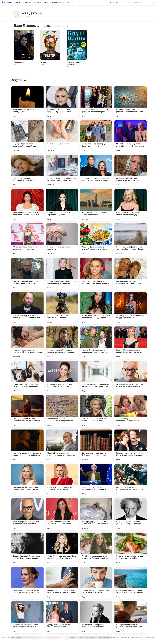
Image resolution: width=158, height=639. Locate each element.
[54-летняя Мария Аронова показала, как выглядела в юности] (96, 617)
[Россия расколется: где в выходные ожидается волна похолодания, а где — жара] (62, 308)
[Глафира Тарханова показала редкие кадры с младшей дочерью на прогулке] (62, 377)
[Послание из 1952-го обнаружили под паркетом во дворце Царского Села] (62, 411)
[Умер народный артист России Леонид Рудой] (27, 102)
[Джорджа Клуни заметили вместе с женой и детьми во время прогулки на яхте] (62, 617)
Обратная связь (149, 637)
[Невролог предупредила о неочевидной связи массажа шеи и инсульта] (27, 342)
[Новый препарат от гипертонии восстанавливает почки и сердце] (62, 583)
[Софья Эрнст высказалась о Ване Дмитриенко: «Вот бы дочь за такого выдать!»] (62, 549)
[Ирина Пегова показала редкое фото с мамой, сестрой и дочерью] (96, 136)
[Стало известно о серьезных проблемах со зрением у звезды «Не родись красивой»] (96, 274)
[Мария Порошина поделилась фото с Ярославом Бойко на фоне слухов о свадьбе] (130, 136)
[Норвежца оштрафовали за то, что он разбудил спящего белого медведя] (130, 239)
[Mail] (3, 2)
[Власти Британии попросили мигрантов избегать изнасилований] (96, 205)
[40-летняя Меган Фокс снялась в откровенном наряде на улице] (96, 308)
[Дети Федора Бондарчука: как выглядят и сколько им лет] (27, 514)
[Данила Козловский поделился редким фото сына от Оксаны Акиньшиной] (27, 549)
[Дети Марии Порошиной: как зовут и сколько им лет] (96, 411)
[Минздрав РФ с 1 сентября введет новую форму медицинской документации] (62, 171)
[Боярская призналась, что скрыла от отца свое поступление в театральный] (62, 205)
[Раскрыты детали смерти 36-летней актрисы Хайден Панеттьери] (62, 480)
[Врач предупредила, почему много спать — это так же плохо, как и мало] (96, 514)
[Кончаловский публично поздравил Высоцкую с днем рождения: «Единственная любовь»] (130, 274)
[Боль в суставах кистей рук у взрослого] (62, 239)
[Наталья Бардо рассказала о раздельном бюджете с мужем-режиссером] (96, 342)
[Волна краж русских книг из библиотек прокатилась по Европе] (96, 446)
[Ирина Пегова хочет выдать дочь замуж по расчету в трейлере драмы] (27, 446)
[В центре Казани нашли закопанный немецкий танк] (27, 136)
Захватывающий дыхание (74, 63)
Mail (3, 637)
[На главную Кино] (8, 2)
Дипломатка (19, 62)
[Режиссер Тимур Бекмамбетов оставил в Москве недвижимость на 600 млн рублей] (27, 308)
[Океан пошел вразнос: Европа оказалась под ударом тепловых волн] (130, 583)
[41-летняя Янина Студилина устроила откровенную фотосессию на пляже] (27, 239)
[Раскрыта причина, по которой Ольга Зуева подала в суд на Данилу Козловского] (130, 446)
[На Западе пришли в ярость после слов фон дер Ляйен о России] (96, 480)
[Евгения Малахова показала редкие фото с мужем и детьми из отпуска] (130, 342)
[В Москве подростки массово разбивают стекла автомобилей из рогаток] (130, 102)
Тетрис (43, 62)
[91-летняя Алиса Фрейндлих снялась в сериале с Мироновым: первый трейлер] (62, 342)
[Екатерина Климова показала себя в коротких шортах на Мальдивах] (27, 617)
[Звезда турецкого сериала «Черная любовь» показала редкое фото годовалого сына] (62, 514)
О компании (10, 637)
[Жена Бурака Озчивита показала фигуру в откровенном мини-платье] (130, 308)
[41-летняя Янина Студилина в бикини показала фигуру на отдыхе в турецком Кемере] (130, 205)
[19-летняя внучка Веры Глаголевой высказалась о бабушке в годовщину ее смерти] (130, 411)
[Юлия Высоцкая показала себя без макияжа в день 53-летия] (27, 480)
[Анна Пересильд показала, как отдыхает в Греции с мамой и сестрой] (96, 549)
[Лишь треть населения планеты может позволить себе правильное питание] (130, 549)
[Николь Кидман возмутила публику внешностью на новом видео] (62, 446)
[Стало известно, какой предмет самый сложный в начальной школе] (27, 377)
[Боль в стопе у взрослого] (62, 136)
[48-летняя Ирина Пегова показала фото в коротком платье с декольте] (130, 171)
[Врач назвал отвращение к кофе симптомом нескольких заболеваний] (96, 583)
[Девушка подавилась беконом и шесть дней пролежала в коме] (96, 377)
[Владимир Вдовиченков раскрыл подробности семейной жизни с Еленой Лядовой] (96, 171)
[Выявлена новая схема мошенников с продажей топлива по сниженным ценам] (130, 480)
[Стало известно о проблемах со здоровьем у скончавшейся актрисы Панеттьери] (62, 102)
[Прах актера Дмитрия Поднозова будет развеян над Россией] (27, 274)
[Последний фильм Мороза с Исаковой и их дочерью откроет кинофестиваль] (27, 411)
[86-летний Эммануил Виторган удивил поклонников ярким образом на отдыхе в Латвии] (130, 377)
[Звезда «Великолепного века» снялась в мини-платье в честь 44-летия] (27, 583)
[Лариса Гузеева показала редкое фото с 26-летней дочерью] (96, 102)
